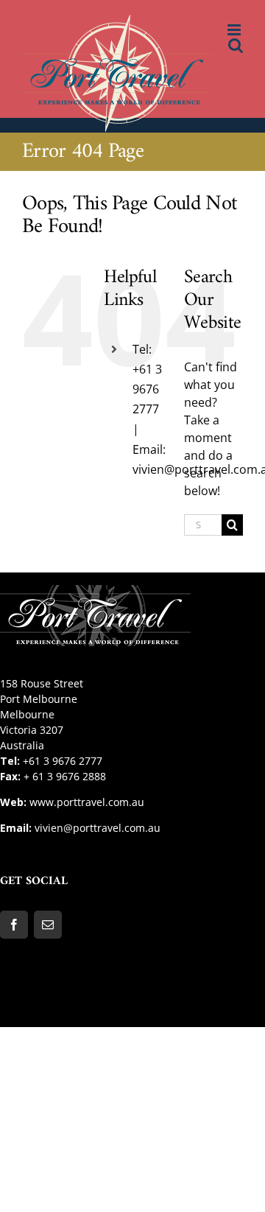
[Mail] (48, 925)
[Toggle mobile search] (235, 45)
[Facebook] (14, 925)
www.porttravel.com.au (86, 802)
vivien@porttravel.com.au (97, 828)
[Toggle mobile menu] (235, 30)
